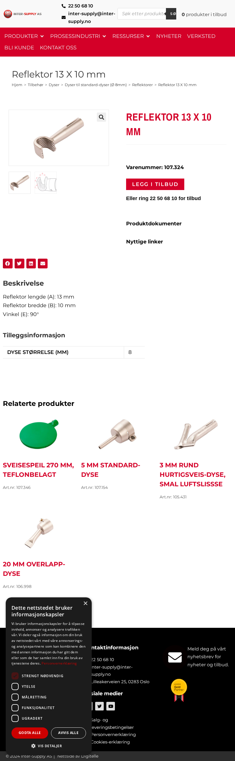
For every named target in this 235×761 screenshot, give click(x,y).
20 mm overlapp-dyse (34, 569)
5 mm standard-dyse (110, 470)
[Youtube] (110, 706)
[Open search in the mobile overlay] (150, 14)
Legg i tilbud (155, 184)
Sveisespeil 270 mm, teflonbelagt (38, 470)
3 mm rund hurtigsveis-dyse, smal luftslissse (193, 474)
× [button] (85, 603)
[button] (24, 36)
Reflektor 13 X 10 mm (177, 84)
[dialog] (49, 676)
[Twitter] (99, 706)
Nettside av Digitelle (77, 756)
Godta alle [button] (30, 732)
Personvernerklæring (59, 663)
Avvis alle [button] (68, 732)
